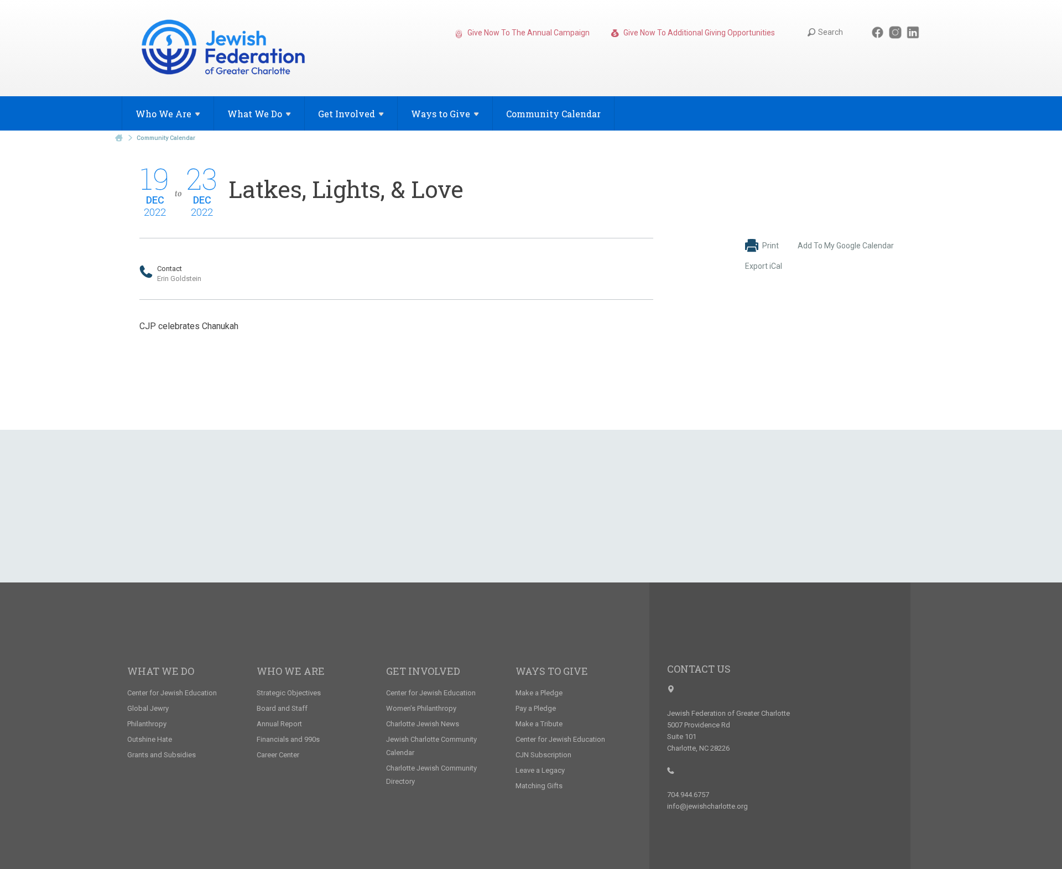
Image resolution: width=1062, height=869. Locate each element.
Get (346, 113)
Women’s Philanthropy (421, 708)
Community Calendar (553, 113)
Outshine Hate (149, 739)
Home (119, 138)
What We (254, 113)
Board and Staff (282, 708)
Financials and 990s (288, 739)
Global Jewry (148, 708)
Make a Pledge (539, 693)
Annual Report (279, 724)
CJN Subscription (543, 755)
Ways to (440, 113)
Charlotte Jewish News (422, 724)
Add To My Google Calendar (846, 245)
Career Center (278, 755)
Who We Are (291, 671)
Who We (163, 113)
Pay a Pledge (536, 708)
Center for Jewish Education (172, 693)
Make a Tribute (539, 724)
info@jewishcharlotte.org (707, 806)
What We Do (160, 671)
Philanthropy (146, 724)
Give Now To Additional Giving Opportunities (698, 32)
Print (770, 245)
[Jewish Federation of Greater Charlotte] (224, 49)
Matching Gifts (539, 786)
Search (830, 32)
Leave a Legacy (540, 770)
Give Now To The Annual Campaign (528, 32)
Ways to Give (552, 671)
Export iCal (763, 266)
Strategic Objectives (289, 693)
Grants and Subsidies (161, 755)
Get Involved (423, 671)
